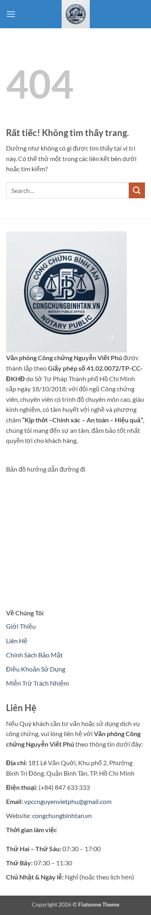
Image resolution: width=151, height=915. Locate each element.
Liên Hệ (16, 640)
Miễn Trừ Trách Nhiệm (37, 683)
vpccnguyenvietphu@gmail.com (68, 801)
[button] (11, 14)
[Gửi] (137, 190)
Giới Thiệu (21, 626)
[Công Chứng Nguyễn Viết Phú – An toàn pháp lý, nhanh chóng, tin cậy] (75, 14)
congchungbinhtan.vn (62, 815)
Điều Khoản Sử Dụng (35, 669)
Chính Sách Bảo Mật (34, 655)
